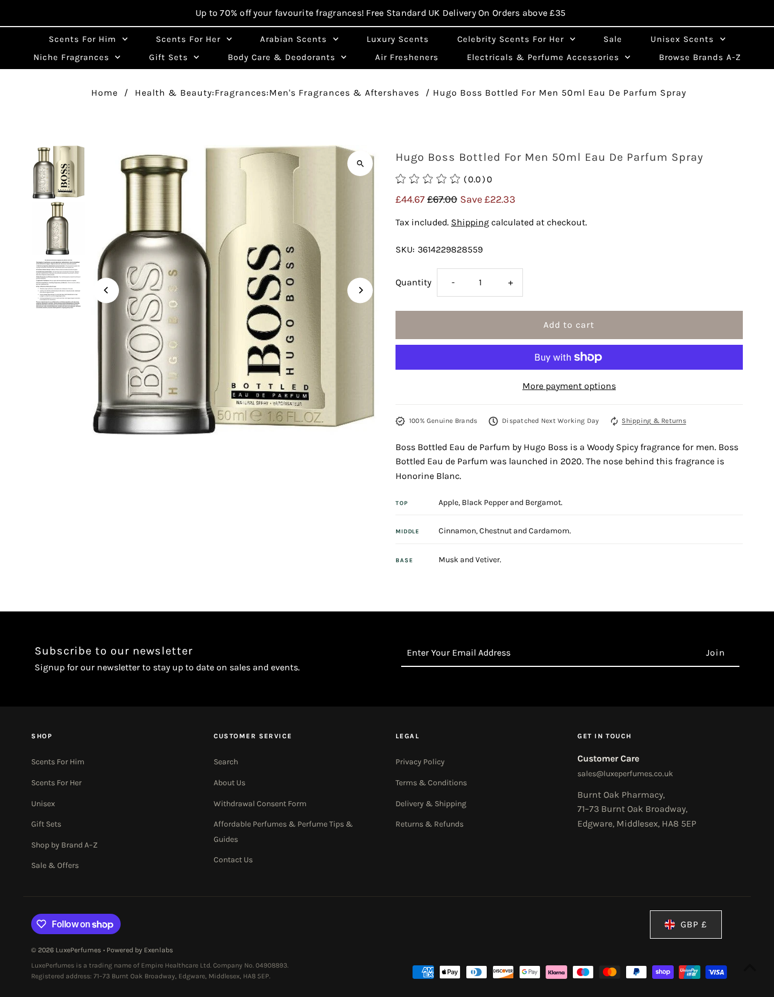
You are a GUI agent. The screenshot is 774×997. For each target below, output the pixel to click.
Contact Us (233, 860)
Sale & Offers (55, 865)
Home (104, 92)
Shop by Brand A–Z (64, 845)
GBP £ (694, 924)
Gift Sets (46, 824)
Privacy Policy (420, 762)
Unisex (43, 803)
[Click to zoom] (360, 163)
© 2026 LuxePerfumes (67, 950)
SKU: (405, 249)
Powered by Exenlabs (140, 950)
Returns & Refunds (429, 824)
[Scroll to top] (750, 967)
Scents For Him (57, 762)
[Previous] (106, 290)
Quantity (413, 282)
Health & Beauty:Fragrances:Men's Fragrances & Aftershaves (277, 92)
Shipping (470, 222)
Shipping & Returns (654, 421)
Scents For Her (56, 783)
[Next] (360, 290)
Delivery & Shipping (430, 803)
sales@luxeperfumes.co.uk (625, 773)
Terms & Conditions (431, 783)
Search (226, 762)
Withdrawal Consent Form (260, 803)
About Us (229, 783)
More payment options (569, 385)
